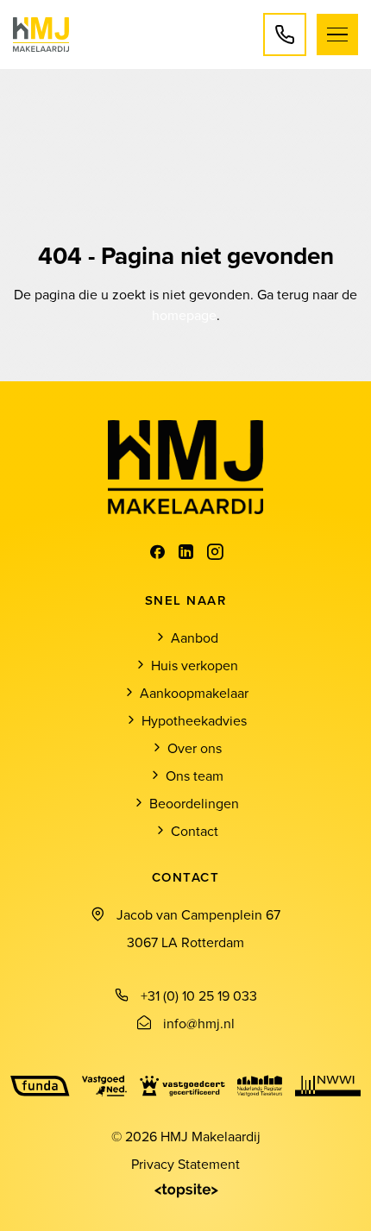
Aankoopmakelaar (194, 692)
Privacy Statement (185, 1163)
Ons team (194, 775)
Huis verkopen (194, 665)
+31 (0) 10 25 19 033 (199, 995)
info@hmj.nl (199, 1023)
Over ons (194, 747)
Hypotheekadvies (194, 720)
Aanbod (194, 637)
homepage (184, 314)
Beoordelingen (194, 803)
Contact (194, 830)
